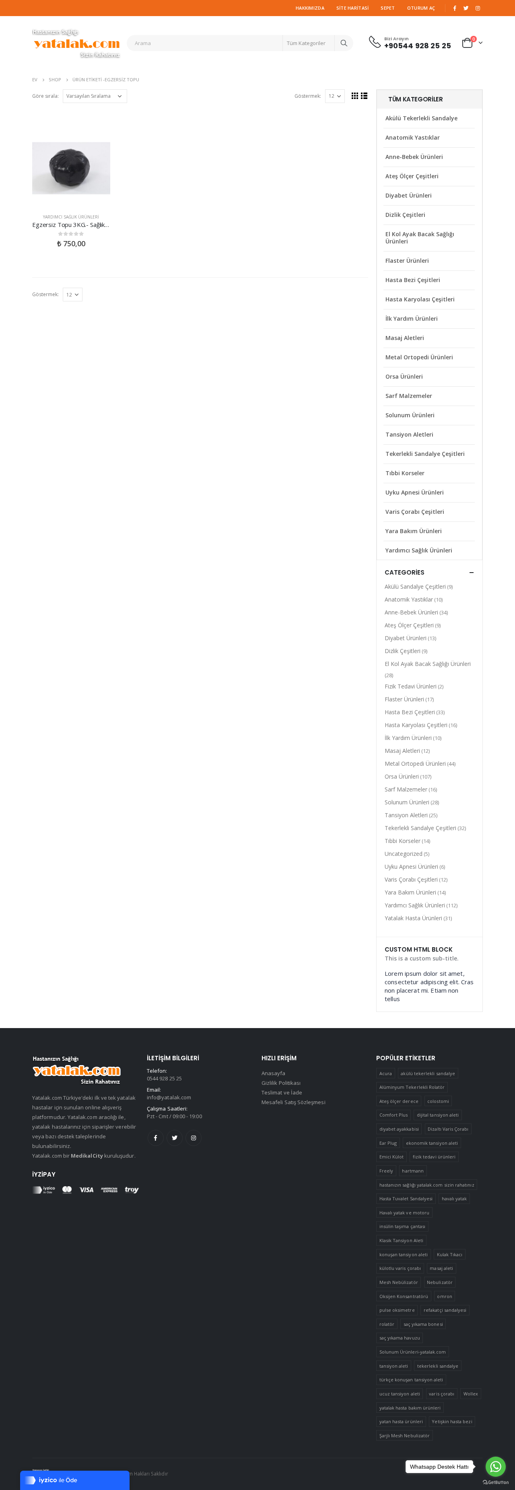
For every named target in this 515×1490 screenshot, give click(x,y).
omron (444, 1296)
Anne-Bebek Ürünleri (414, 157)
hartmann (413, 1171)
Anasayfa (274, 1073)
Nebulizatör (440, 1282)
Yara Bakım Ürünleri (413, 531)
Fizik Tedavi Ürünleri (411, 686)
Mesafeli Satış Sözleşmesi (293, 1102)
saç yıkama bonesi (423, 1324)
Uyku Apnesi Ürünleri (414, 492)
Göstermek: (308, 96)
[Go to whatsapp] (496, 1467)
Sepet (388, 8)
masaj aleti (441, 1268)
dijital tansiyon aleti (438, 1115)
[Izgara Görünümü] (355, 95)
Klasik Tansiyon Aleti (401, 1240)
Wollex (471, 1394)
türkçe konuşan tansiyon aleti (411, 1380)
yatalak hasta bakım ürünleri (410, 1408)
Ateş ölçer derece (398, 1101)
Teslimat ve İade (282, 1092)
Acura (385, 1073)
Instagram (193, 1138)
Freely (386, 1171)
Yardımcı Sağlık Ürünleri (71, 217)
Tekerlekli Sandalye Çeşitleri (425, 454)
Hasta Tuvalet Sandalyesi (406, 1198)
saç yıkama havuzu (399, 1338)
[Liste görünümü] (364, 95)
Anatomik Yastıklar (412, 137)
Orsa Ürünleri (404, 376)
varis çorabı (441, 1394)
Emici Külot (391, 1157)
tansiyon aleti (393, 1366)
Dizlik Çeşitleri (405, 214)
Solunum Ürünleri (410, 415)
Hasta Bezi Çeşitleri (412, 280)
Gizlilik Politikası (281, 1082)
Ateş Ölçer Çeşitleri (412, 176)
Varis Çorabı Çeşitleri (414, 511)
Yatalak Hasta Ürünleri (413, 918)
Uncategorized (403, 853)
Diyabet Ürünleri (408, 195)
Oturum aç (421, 8)
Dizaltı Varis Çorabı (448, 1129)
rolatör (386, 1324)
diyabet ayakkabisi (399, 1129)
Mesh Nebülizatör (398, 1282)
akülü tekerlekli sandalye (428, 1073)
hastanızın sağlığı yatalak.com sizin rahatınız (426, 1185)
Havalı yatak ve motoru (404, 1213)
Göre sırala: (45, 96)
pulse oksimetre (397, 1310)
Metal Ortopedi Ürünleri (419, 357)
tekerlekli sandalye (437, 1366)
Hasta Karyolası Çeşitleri (420, 299)
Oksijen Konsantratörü (403, 1296)
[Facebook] (454, 8)
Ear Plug (388, 1143)
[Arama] (344, 43)
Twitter (175, 1138)
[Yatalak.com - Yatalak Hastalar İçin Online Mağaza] (76, 43)
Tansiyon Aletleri (409, 434)
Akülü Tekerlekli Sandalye (421, 118)
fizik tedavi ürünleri (434, 1157)
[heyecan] (466, 8)
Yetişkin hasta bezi (452, 1421)
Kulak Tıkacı (450, 1254)
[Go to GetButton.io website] (496, 1482)
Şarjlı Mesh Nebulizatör (404, 1435)
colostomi (438, 1101)
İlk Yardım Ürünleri (411, 318)
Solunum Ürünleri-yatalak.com (412, 1352)
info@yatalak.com (169, 1097)
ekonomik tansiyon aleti (432, 1143)
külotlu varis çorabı (400, 1268)
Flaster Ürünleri (407, 260)
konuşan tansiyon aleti (403, 1254)
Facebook (156, 1138)
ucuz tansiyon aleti (399, 1394)
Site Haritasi (352, 8)
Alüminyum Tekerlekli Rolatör (412, 1087)
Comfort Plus (393, 1115)
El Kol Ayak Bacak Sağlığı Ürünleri (419, 237)
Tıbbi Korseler (404, 473)
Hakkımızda (310, 8)
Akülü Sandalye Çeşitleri (415, 586)
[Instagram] (477, 8)
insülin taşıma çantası (402, 1226)
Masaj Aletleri (404, 338)
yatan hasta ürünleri (401, 1421)
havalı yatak (454, 1198)
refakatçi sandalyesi (445, 1310)
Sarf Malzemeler (408, 396)
